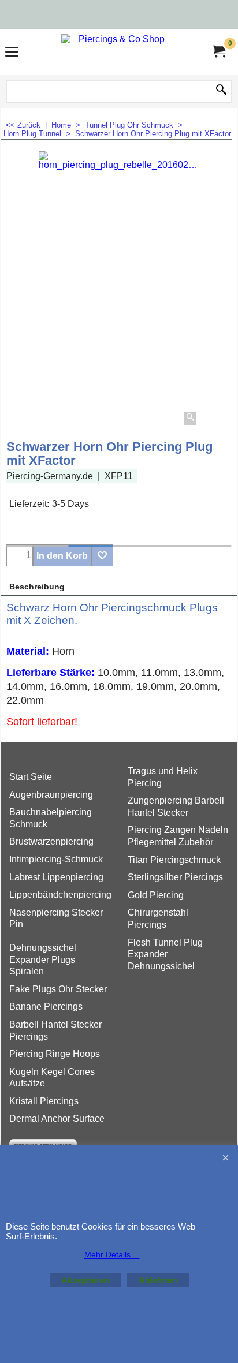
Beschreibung (37, 586)
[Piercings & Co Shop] (117, 52)
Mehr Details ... (112, 1254)
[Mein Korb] (218, 51)
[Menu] (11, 53)
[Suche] (221, 90)
